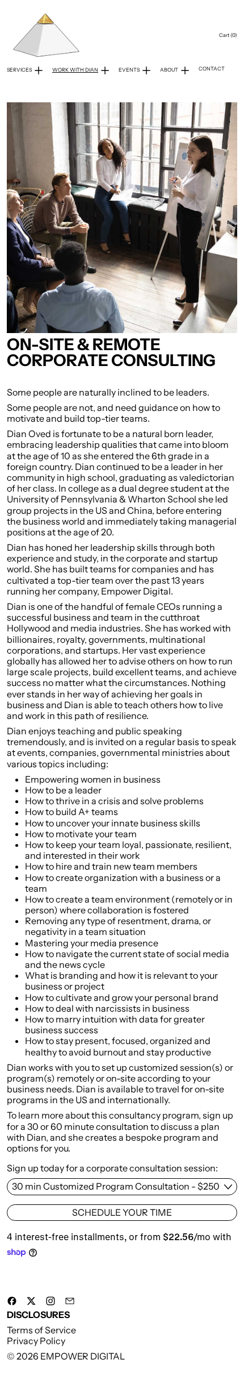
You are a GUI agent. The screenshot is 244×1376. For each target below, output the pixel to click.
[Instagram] (50, 1301)
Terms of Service (41, 1330)
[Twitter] (31, 1301)
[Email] (70, 1301)
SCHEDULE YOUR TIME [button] (122, 1212)
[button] (122, 217)
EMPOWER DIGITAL (82, 1356)
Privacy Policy (36, 1340)
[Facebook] (12, 1301)
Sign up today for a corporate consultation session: (112, 1168)
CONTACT (212, 69)
